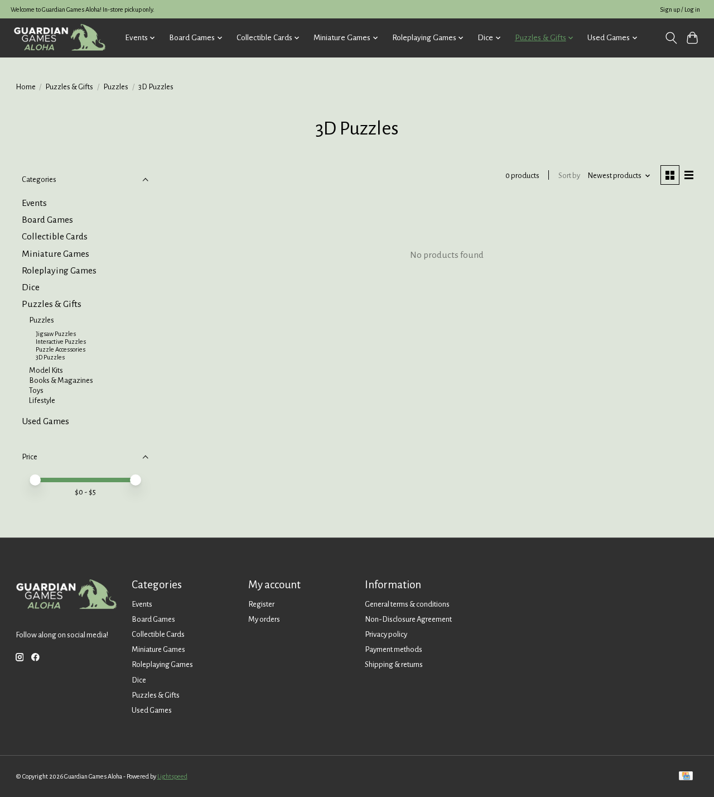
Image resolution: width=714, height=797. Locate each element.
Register (261, 604)
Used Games (45, 421)
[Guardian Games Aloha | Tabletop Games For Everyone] (59, 37)
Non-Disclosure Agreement (408, 619)
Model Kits (46, 370)
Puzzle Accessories (60, 349)
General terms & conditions (407, 604)
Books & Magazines (61, 380)
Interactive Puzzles (61, 341)
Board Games (47, 220)
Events (34, 203)
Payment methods (393, 649)
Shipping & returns (394, 664)
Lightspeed (172, 776)
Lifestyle (42, 400)
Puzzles (115, 87)
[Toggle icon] (671, 38)
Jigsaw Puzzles (56, 333)
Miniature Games (55, 254)
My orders (264, 619)
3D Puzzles (50, 357)
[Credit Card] (686, 776)
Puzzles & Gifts (69, 87)
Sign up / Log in (680, 9)
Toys (36, 390)
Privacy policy (386, 634)
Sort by (569, 175)
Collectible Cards (55, 237)
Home (26, 87)
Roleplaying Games (59, 271)
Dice (31, 287)
